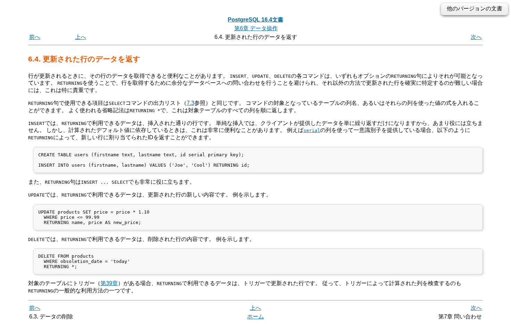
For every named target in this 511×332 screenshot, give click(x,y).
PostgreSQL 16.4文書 (255, 20)
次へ (476, 37)
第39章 (109, 283)
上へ (80, 37)
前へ (34, 37)
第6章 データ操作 (256, 28)
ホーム (255, 316)
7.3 (190, 103)
